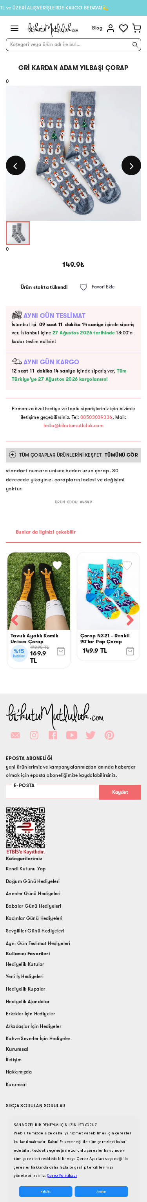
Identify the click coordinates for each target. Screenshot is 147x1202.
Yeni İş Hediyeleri (25, 976)
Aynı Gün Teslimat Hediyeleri (38, 943)
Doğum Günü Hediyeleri (33, 881)
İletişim (14, 1060)
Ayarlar (101, 1191)
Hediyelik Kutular (25, 964)
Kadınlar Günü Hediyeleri (34, 918)
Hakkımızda (19, 1072)
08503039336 (96, 417)
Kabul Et (46, 1191)
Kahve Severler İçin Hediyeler (38, 1038)
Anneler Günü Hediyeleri (33, 893)
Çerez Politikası (62, 1176)
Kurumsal (16, 1084)
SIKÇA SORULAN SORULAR (35, 1105)
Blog (97, 28)
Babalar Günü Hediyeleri (33, 906)
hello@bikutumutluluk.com (74, 425)
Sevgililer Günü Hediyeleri (35, 931)
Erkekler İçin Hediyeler (30, 1014)
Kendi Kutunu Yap (25, 869)
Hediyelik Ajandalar (28, 1001)
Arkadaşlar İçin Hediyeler (33, 1026)
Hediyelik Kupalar (25, 989)
